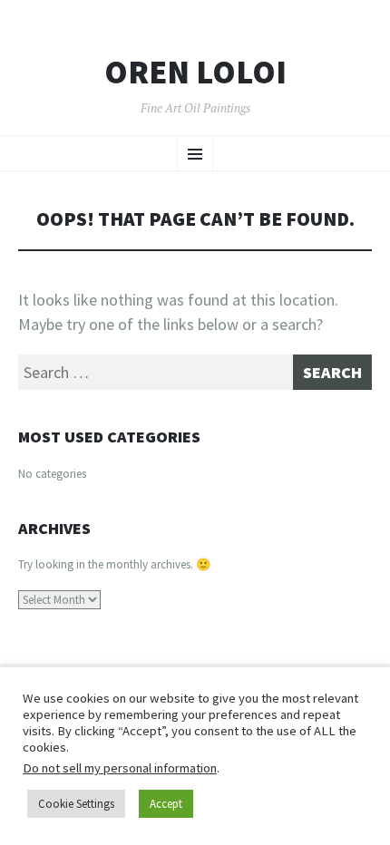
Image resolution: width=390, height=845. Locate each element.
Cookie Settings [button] (76, 803)
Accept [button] (166, 803)
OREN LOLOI (195, 72)
